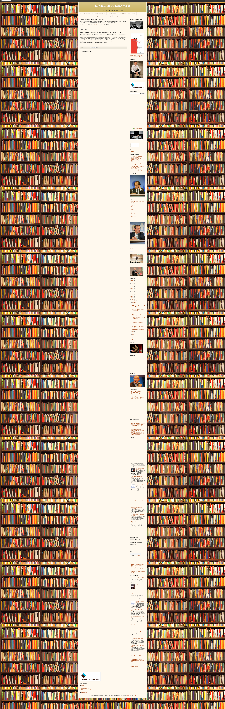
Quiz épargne (109, 16)
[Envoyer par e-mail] (92, 47)
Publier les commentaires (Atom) (90, 74)
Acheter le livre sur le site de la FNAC (136, 55)
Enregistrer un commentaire (86, 53)
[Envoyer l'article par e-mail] (91, 47)
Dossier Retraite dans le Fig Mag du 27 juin (137, 462)
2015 (132, 288)
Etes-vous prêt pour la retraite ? (119, 16)
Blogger (134, 695)
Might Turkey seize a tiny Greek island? (137, 396)
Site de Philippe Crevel (135, 217)
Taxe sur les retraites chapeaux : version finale (137, 529)
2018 (132, 283)
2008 (132, 299)
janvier (133, 337)
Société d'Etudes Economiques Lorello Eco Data (137, 202)
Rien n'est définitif (135, 308)
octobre (133, 304)
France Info (133, 205)
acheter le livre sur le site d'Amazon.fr (136, 56)
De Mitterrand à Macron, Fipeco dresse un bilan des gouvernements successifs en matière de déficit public (138, 164)
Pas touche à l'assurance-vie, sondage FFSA (137, 522)
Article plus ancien (123, 72)
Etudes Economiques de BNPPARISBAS (138, 215)
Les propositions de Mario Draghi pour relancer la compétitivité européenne (137, 170)
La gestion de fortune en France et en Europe (137, 477)
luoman (127, 695)
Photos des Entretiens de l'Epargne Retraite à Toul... (138, 315)
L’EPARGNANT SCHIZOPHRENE (138, 329)
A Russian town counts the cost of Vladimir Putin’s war (136, 392)
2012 (132, 293)
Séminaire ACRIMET (134, 666)
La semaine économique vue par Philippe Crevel (136, 508)
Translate (138, 555)
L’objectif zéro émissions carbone (136, 570)
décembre (134, 300)
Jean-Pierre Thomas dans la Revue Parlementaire (137, 310)
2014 (132, 289)
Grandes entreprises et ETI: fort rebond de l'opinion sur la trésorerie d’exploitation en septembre (137, 167)
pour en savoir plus (83, 44)
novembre (134, 302)
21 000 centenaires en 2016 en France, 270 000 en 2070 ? (137, 427)
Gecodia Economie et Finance (136, 208)
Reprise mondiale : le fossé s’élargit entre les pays (138, 572)
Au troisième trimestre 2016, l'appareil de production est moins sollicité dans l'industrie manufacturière (137, 433)
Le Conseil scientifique (112, 13)
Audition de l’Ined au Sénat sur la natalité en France (136, 658)
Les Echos (133, 210)
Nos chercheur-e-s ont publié (136, 655)
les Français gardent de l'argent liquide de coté (137, 500)
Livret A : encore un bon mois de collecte (136, 493)
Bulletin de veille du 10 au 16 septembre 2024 (138, 161)
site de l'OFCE (133, 216)
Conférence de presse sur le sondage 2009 (140, 469)
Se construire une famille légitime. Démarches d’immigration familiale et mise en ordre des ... (137, 663)
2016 (132, 286)
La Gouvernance (87, 13)
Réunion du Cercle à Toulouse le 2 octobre (138, 320)
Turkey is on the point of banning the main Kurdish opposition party (137, 398)
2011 (132, 294)
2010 (132, 296)
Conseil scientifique (97, 24)
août (133, 331)
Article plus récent (84, 72)
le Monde (132, 209)
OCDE (132, 212)
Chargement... (132, 548)
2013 (132, 291)
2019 (132, 281)
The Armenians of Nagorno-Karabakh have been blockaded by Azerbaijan (137, 400)
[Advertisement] (103, 63)
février (133, 336)
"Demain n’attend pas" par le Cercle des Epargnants (138, 324)
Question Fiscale (134, 213)
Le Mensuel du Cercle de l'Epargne (99, 13)
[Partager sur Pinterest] (97, 47)
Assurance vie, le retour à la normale (140, 485)
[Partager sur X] (95, 47)
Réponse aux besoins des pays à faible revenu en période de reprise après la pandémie (137, 565)
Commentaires (133, 146)
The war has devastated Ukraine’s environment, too (136, 394)
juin (133, 332)
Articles (132, 144)
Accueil (80, 13)
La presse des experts (132, 13)
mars (133, 334)
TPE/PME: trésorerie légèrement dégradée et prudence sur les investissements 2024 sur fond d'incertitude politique (136, 158)
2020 (132, 280)
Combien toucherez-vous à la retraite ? (87, 16)
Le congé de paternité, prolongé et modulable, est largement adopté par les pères (137, 660)
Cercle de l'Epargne (134, 203)
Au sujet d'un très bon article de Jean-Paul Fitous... (138, 306)
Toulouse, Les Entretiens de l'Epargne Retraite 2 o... (138, 318)
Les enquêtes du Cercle (131, 16)
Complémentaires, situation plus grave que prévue (137, 515)
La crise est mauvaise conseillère (137, 322)
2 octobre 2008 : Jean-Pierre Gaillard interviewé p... (138, 313)
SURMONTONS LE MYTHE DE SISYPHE (138, 327)
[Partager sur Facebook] (96, 47)
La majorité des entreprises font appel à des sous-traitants (137, 422)
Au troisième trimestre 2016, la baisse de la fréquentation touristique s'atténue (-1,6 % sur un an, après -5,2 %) (138, 424)
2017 (132, 285)
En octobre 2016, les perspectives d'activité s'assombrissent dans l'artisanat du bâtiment (137, 430)
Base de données (84, 691)
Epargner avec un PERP (100, 16)
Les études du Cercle (122, 13)
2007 (132, 339)
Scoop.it (131, 248)
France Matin (133, 206)
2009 (132, 297)
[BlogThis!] (94, 47)
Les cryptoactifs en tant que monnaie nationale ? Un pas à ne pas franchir (137, 568)
